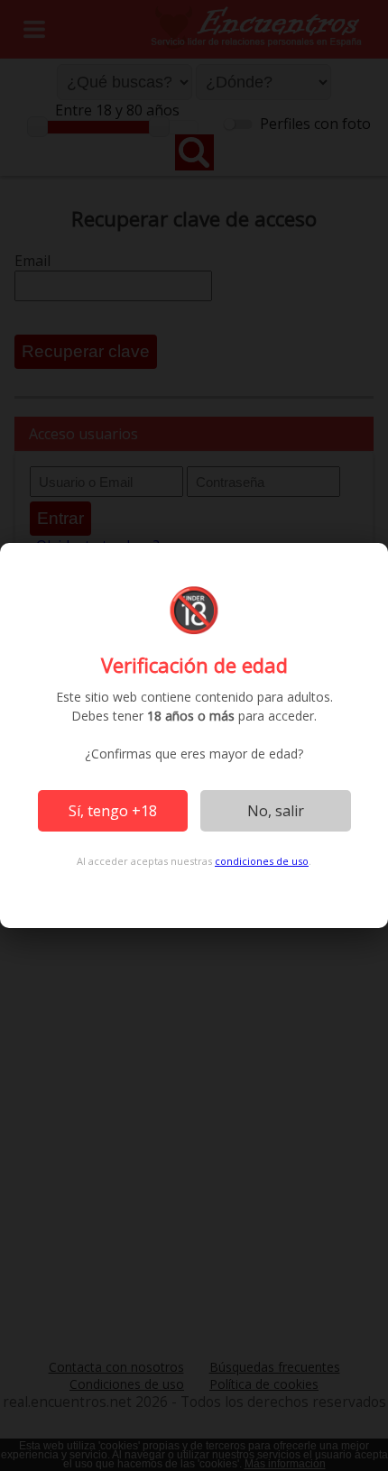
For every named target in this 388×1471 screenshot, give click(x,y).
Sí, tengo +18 (113, 811)
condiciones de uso (262, 861)
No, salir (275, 811)
